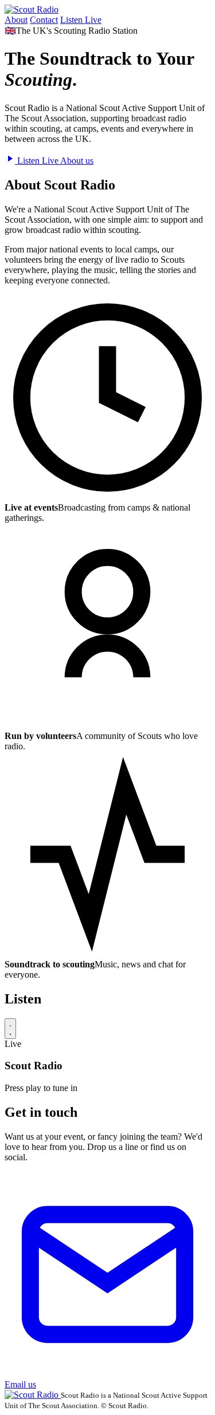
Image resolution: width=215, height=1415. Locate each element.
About (16, 20)
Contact (44, 20)
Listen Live (80, 20)
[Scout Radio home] (31, 9)
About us (76, 160)
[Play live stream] (10, 1028)
